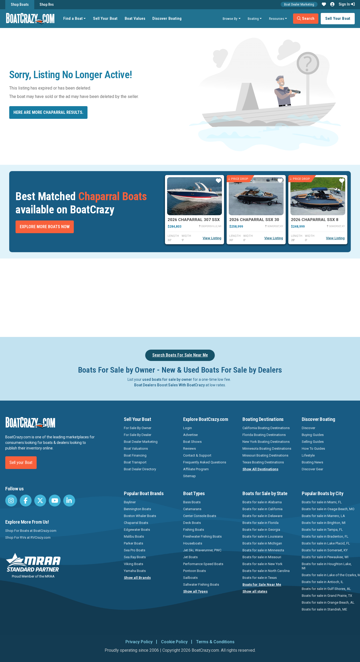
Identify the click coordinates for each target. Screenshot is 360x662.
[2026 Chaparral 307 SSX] (194, 196)
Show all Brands (137, 578)
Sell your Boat (20, 462)
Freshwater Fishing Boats (202, 536)
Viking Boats (133, 564)
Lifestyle (308, 455)
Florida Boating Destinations (264, 435)
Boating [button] (253, 18)
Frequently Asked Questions (204, 462)
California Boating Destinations (266, 428)
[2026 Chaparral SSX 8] (317, 196)
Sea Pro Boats (134, 550)
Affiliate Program (196, 469)
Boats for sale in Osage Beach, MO (328, 509)
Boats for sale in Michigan (262, 543)
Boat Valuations (136, 448)
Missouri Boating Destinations (265, 455)
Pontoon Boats (194, 571)
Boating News (312, 462)
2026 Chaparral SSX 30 (254, 219)
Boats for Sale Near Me (261, 584)
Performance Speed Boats (203, 564)
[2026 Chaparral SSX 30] (256, 196)
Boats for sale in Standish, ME (324, 609)
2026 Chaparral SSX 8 (314, 219)
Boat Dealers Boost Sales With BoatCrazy (169, 385)
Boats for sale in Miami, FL (322, 502)
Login (187, 428)
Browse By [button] (230, 18)
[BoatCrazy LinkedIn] (69, 500)
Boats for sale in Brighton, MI (324, 523)
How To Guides (313, 448)
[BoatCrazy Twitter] (40, 500)
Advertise (190, 435)
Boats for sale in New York (262, 564)
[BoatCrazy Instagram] (11, 500)
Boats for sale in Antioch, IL (322, 582)
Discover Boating (167, 18)
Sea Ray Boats (135, 557)
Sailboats (190, 578)
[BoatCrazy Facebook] (26, 500)
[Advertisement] (205, 297)
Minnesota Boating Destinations (266, 448)
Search (307, 18)
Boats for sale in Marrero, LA (323, 516)
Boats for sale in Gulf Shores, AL (326, 589)
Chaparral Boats (136, 523)
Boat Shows (192, 442)
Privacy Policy (139, 641)
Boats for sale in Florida (260, 523)
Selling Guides (313, 442)
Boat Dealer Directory (140, 469)
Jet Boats (190, 557)
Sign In (345, 4)
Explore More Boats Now (45, 226)
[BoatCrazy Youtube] (55, 500)
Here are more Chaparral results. (48, 112)
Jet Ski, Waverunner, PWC (202, 550)
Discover (308, 428)
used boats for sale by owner (167, 379)
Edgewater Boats (137, 530)
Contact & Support (197, 455)
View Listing (212, 238)
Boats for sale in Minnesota (263, 550)
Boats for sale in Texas (259, 578)
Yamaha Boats (135, 571)
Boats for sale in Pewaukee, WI (325, 557)
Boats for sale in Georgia (261, 530)
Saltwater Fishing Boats (201, 584)
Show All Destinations (260, 469)
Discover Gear (312, 469)
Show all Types (195, 591)
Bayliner (130, 502)
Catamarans (192, 509)
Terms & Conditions (215, 641)
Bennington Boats (137, 509)
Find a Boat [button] (73, 18)
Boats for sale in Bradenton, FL (325, 536)
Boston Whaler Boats (140, 516)
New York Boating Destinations (266, 442)
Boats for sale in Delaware (262, 516)
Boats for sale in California (262, 509)
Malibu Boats (134, 536)
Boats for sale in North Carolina (266, 571)
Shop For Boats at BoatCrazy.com (30, 531)
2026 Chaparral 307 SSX (194, 219)
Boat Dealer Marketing (299, 4)
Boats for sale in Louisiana (262, 536)
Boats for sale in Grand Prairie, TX (327, 596)
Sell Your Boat (105, 18)
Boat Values (135, 18)
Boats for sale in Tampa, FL (322, 530)
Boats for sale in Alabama (262, 502)
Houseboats (192, 543)
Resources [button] (276, 18)
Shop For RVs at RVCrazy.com (28, 537)
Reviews (189, 448)
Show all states (254, 591)
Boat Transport (135, 462)
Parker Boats (133, 543)
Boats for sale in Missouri (261, 557)
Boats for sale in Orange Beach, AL (328, 602)
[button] (324, 4)
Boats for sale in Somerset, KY (325, 550)
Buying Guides (313, 435)
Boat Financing (135, 455)
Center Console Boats (199, 516)
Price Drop (239, 178)
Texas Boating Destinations (263, 462)
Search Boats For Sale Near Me (180, 355)
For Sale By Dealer (137, 435)
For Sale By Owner (137, 428)
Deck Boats (192, 523)
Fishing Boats (193, 530)
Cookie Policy (174, 641)
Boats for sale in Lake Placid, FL (326, 543)
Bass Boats (192, 502)
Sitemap (189, 476)
